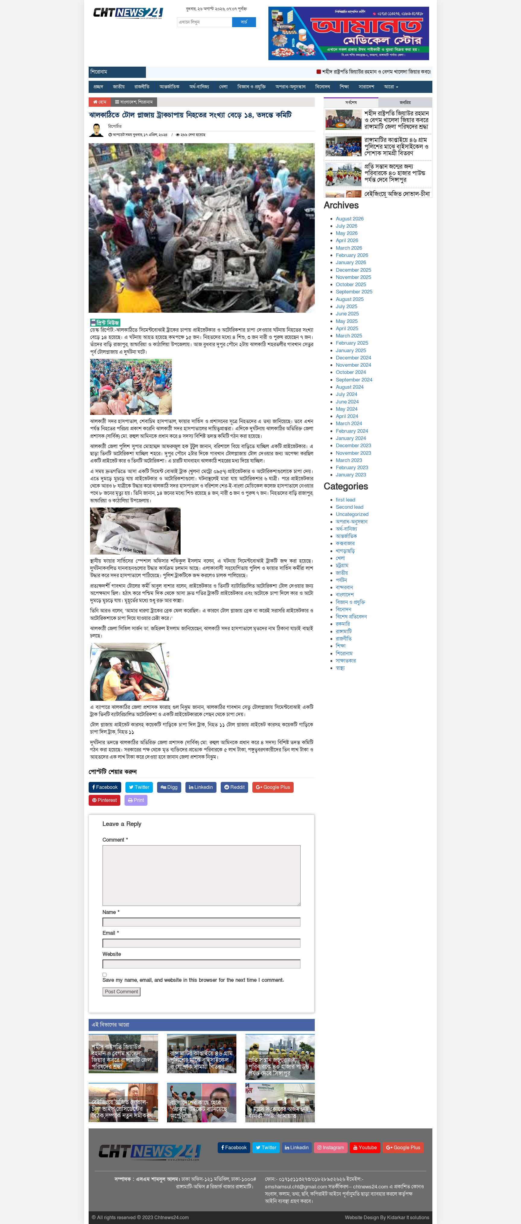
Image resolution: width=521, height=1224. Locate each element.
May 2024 (347, 409)
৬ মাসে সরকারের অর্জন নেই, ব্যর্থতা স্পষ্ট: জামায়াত (279, 1112)
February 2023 (352, 467)
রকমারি (343, 624)
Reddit (237, 787)
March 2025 (349, 335)
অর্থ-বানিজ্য (199, 87)
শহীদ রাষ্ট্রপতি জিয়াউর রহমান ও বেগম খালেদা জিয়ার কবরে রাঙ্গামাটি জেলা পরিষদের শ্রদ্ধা (381, 71)
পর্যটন (341, 580)
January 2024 (351, 438)
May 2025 (347, 321)
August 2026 (350, 218)
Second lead (349, 507)
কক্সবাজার (345, 543)
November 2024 (353, 365)
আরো (389, 87)
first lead (345, 499)
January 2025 (351, 350)
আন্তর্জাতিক (169, 87)
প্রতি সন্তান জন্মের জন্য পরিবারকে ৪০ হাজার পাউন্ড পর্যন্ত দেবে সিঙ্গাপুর (278, 1066)
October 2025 (351, 284)
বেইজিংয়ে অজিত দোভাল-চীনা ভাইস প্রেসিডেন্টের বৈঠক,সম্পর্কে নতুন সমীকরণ (122, 1109)
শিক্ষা (344, 87)
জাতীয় (119, 87)
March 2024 (349, 423)
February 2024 (352, 431)
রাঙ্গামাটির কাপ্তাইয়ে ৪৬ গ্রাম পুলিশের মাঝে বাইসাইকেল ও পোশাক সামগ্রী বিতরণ (201, 1060)
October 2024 (351, 372)
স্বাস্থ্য (340, 668)
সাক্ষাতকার (346, 660)
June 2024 (347, 401)
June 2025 (347, 313)
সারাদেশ (366, 87)
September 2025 (354, 291)
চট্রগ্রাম (342, 565)
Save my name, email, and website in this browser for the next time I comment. (193, 980)
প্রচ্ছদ (98, 87)
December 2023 (353, 445)
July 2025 (346, 306)
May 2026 (347, 233)
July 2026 (346, 226)
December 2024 (353, 357)
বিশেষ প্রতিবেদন (351, 616)
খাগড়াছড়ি (345, 551)
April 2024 (347, 416)
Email (111, 933)
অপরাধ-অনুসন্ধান (290, 87)
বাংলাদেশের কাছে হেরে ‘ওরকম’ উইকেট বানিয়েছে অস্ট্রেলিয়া (198, 1109)
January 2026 (351, 262)
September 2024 (354, 379)
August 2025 (350, 299)
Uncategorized (352, 514)
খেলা (223, 87)
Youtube (367, 1147)
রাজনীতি (142, 87)
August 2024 (350, 387)
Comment (115, 840)
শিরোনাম (145, 102)
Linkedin (203, 787)
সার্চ (244, 22)
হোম (101, 102)
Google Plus (276, 787)
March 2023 (349, 460)
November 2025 (353, 277)
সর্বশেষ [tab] (351, 103)
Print (138, 800)
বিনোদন (322, 87)
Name (111, 912)
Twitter (141, 787)
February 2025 (352, 343)
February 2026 (352, 255)
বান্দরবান (344, 587)
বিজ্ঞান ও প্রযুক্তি (252, 87)
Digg (172, 787)
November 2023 (353, 453)
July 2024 (346, 394)
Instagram (333, 1147)
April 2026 (347, 240)
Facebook (106, 787)
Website (112, 954)
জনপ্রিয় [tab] (405, 103)
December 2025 (353, 270)
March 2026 (349, 248)
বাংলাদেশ (128, 102)
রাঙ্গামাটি (344, 631)
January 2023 (351, 474)
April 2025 (347, 328)
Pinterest (106, 800)
